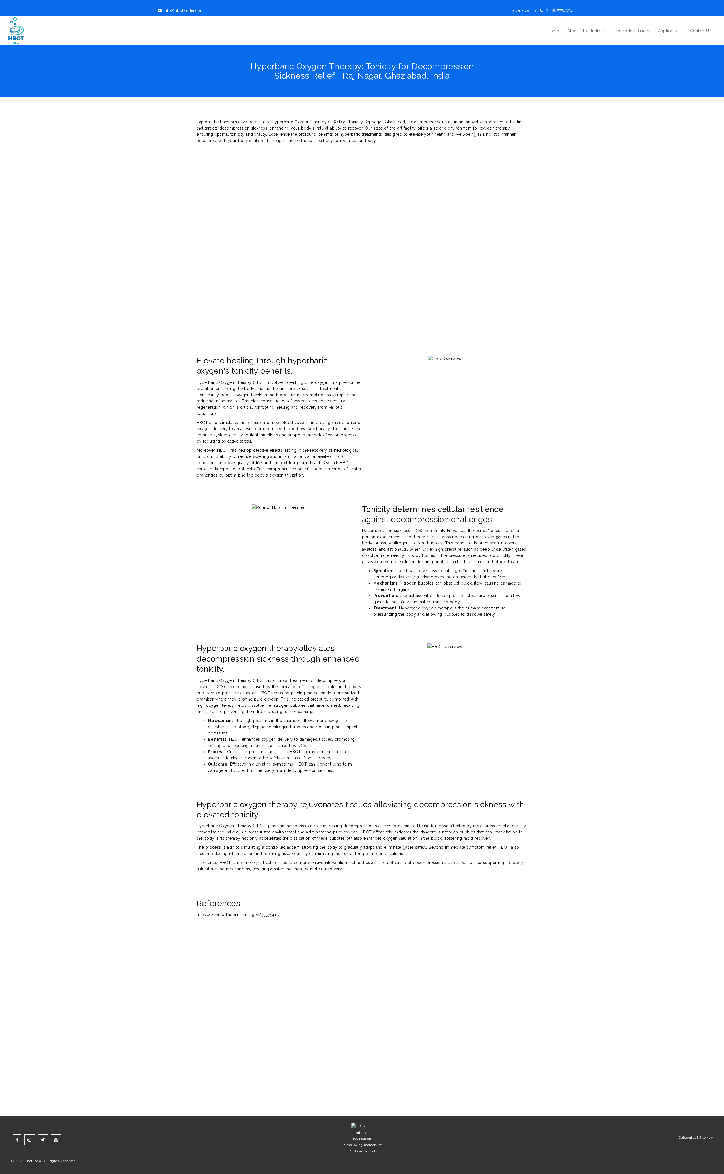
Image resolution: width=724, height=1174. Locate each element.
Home (553, 31)
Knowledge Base (629, 31)
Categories (687, 1137)
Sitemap (706, 1137)
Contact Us (700, 31)
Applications (670, 31)
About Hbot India (583, 31)
